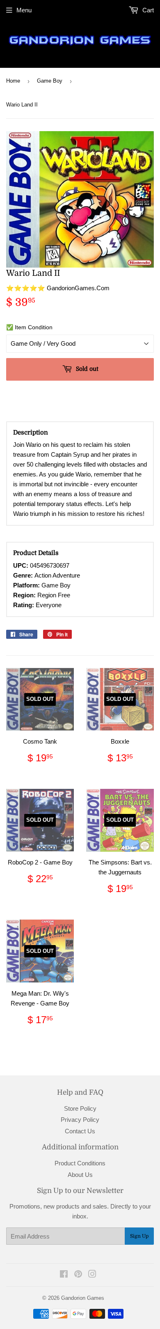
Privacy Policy (80, 1119)
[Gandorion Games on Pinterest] (78, 1274)
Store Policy (80, 1108)
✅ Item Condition (29, 327)
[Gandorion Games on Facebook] (63, 1274)
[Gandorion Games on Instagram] (92, 1274)
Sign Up (139, 1236)
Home (13, 81)
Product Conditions (80, 1163)
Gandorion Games (82, 1298)
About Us (80, 1174)
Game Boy (49, 81)
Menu (24, 10)
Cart (147, 10)
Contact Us (80, 1131)
